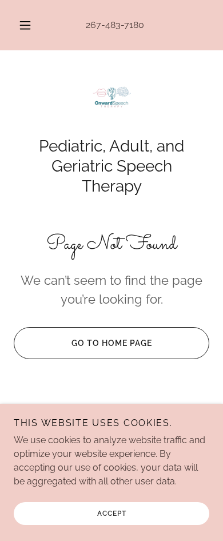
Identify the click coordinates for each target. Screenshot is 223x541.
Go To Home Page (111, 343)
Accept (111, 514)
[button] (25, 25)
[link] (111, 100)
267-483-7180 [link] (115, 24)
